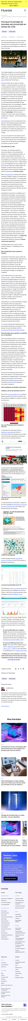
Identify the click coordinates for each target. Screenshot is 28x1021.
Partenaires (17, 971)
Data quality (3, 915)
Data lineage (4, 919)
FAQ (16, 965)
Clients (16, 969)
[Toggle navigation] (25, 10)
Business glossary (5, 912)
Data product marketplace (7, 898)
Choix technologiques (6, 902)
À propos (17, 960)
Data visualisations (5, 925)
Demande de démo (19, 977)
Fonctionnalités (5, 908)
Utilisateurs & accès (5, 922)
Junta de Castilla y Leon (14, 394)
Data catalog (4, 911)
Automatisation (4, 926)
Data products (4, 933)
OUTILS (2, 960)
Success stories (4, 977)
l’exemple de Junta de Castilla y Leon (13, 639)
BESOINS (17, 925)
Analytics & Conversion (6, 929)
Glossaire (3, 979)
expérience (10, 174)
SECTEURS (17, 895)
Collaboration (4, 937)
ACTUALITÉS (3, 970)
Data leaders (18, 914)
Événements (4, 981)
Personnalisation (4, 921)
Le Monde (15, 309)
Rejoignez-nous (18, 967)
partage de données (13, 380)
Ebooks (2, 975)
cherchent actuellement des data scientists (12, 330)
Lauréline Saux (4, 37)
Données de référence (20, 948)
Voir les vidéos (13, 5)
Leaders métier (18, 916)
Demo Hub (3, 966)
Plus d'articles (5, 706)
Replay (2, 983)
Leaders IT (17, 918)
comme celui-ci (7, 648)
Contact (17, 975)
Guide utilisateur (4, 964)
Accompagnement (5, 904)
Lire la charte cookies (7, 1014)
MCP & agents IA (5, 939)
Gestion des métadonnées (7, 916)
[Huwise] (6, 10)
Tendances (4, 31)
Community (3, 962)
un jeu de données (18, 588)
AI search (3, 931)
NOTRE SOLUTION (4, 895)
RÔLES (16, 911)
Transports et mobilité (20, 905)
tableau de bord (12, 646)
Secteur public (12, 31)
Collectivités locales (19, 900)
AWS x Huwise (18, 973)
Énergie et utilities (19, 898)
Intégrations (3, 900)
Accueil (2, 15)
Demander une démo (10, 878)
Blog (6, 15)
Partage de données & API (7, 935)
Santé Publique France (16, 594)
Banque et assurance (19, 908)
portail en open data (21, 650)
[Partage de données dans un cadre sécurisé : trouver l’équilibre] (14, 805)
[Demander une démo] (14, 867)
